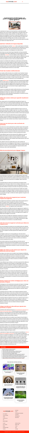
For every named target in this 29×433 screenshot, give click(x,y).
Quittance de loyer (17, 423)
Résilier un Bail (17, 424)
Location (4, 423)
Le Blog (4, 416)
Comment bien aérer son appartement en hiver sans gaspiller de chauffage (20, 387)
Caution (16, 411)
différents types (6, 80)
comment (7, 54)
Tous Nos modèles (5, 415)
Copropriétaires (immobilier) (19, 413)
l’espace (13, 46)
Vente (16, 427)
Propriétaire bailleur (5, 427)
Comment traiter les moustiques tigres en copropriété (20, 400)
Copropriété (17, 414)
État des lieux (17, 417)
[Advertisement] (14, 9)
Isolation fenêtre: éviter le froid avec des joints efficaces (20, 373)
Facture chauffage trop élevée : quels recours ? (8, 385)
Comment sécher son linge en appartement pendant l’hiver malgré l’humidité (8, 398)
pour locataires (5, 424)
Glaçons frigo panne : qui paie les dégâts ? (8, 372)
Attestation (16, 410)
